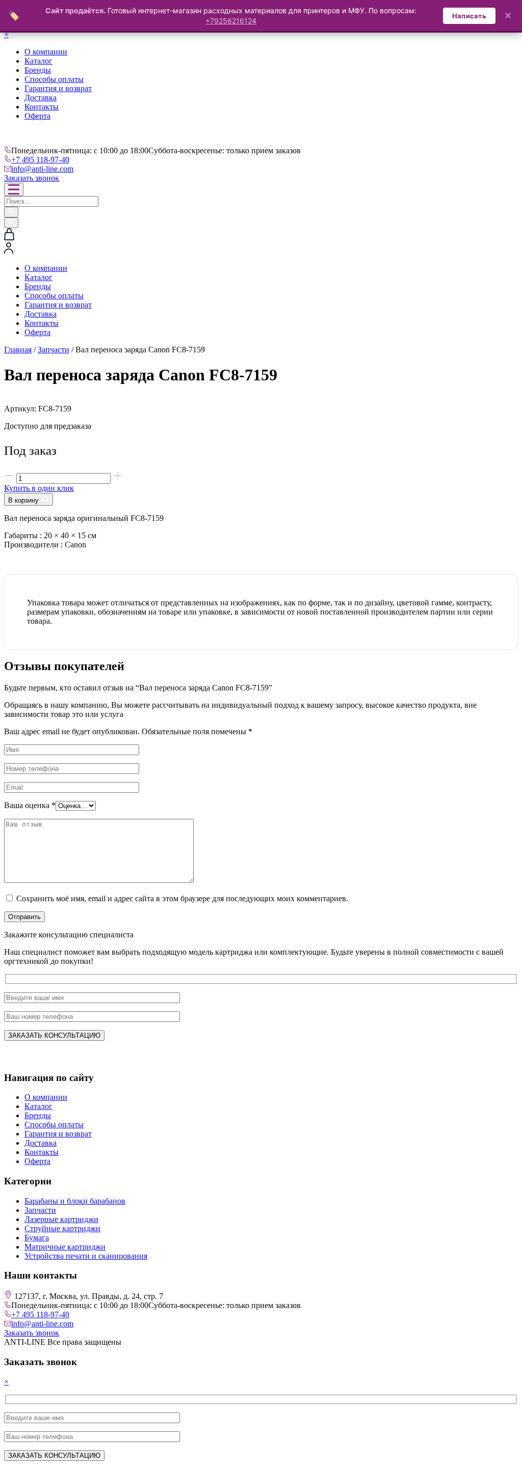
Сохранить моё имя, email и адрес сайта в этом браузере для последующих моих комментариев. (182, 898)
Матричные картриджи (65, 1246)
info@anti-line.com (42, 168)
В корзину (24, 500)
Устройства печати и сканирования (85, 1256)
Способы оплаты (54, 79)
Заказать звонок (31, 178)
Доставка (40, 97)
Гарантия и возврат (58, 88)
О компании (45, 51)
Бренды (37, 70)
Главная (18, 349)
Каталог (38, 61)
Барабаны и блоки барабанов (74, 1201)
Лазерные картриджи (61, 1219)
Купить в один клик (39, 488)
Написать (469, 16)
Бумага (36, 1237)
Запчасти (53, 349)
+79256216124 (230, 20)
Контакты (41, 106)
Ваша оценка (30, 805)
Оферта (37, 116)
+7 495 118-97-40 (40, 159)
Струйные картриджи (62, 1228)
